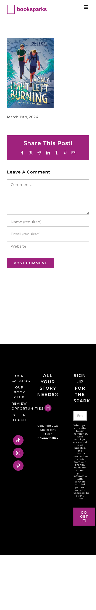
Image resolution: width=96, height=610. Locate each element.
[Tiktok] (18, 440)
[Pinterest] (18, 465)
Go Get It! (84, 516)
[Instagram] (18, 453)
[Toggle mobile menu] (86, 7)
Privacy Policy (48, 438)
